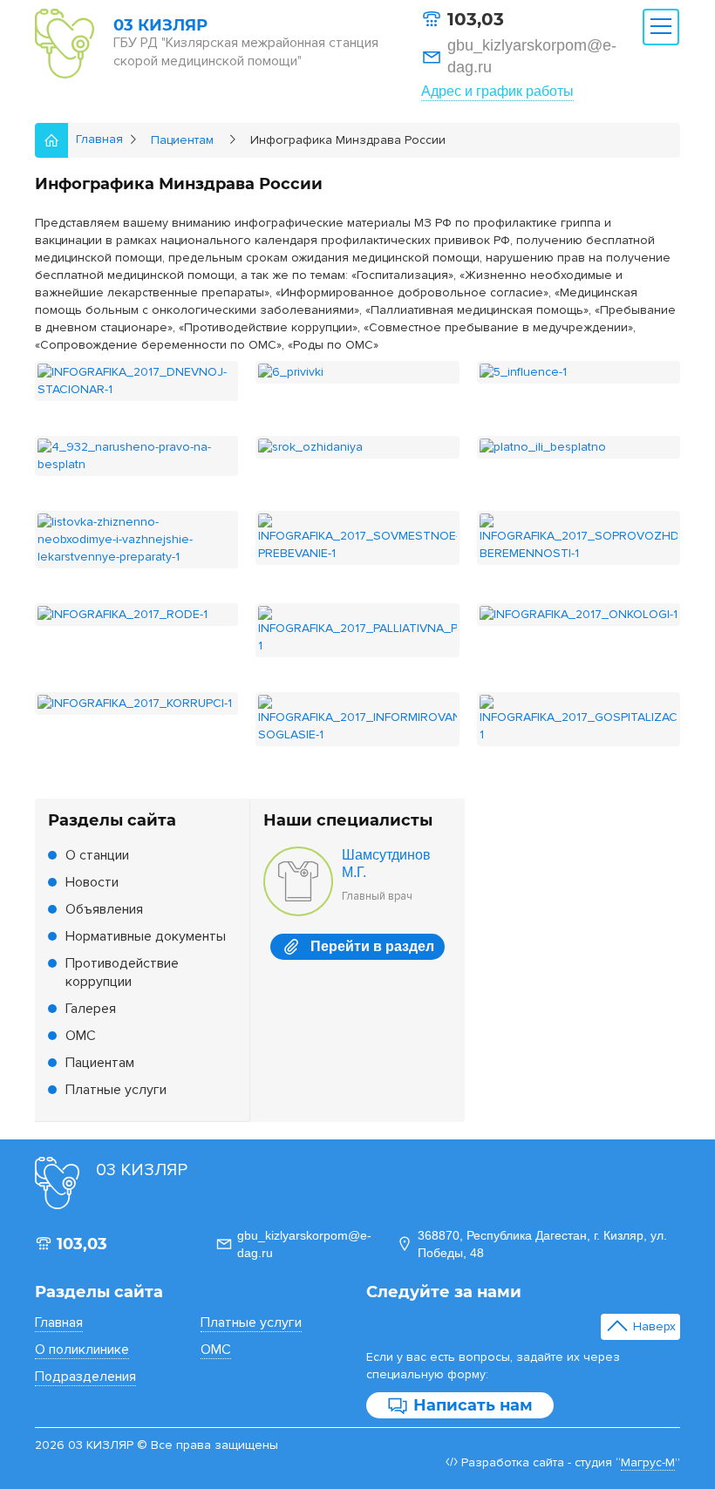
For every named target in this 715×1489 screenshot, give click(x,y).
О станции (97, 855)
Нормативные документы (145, 936)
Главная (59, 1322)
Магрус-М (648, 1462)
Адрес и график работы (497, 91)
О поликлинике (82, 1349)
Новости (92, 882)
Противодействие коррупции (122, 972)
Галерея (90, 1008)
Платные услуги (116, 1089)
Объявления (104, 909)
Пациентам (99, 1062)
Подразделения (85, 1376)
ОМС (80, 1035)
